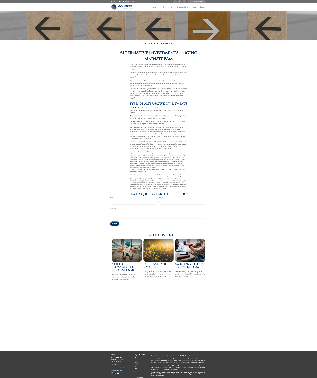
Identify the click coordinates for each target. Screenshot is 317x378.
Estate (137, 362)
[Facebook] (184, 1)
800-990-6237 (120, 359)
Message (113, 208)
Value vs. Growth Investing (154, 265)
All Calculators (139, 377)
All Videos (137, 375)
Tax (136, 366)
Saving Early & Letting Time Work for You (189, 265)
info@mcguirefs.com (130, 1)
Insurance (137, 364)
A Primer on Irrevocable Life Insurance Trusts (123, 267)
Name (112, 198)
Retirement (138, 358)
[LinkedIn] (179, 1)
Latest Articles (138, 373)
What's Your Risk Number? (197, 1)
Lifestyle (137, 370)
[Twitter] (175, 1)
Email (161, 198)
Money (137, 368)
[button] (154, 7)
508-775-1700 (117, 1)
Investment (138, 360)
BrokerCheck (188, 355)
